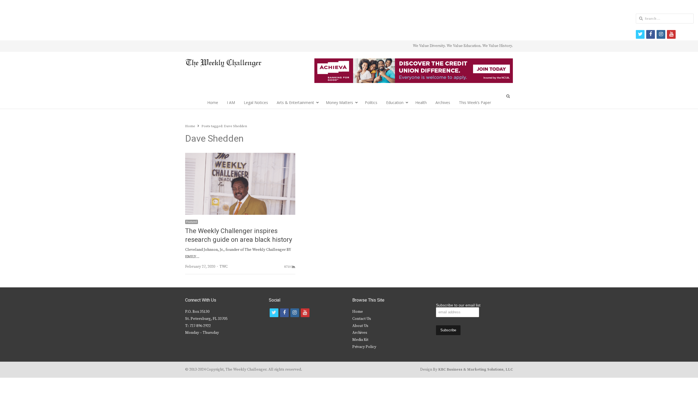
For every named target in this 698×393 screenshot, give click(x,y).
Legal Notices (256, 102)
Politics (371, 102)
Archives (442, 102)
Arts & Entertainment (295, 102)
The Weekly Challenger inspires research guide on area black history (238, 235)
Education (395, 102)
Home (212, 102)
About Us (360, 325)
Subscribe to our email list (458, 305)
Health (421, 102)
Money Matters (339, 102)
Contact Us (361, 318)
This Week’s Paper (475, 102)
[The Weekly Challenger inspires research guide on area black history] (240, 156)
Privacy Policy (364, 346)
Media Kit (360, 339)
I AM (231, 102)
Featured (191, 222)
